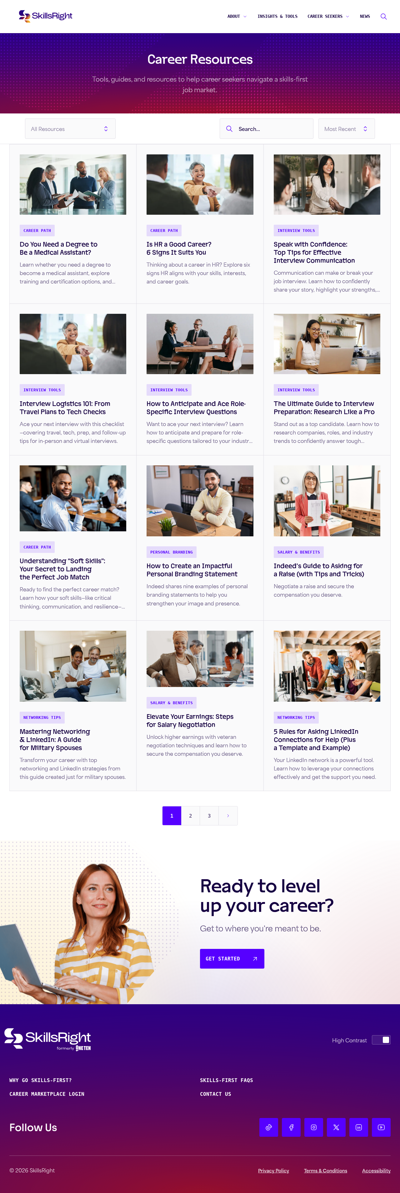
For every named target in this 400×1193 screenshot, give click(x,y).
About (234, 16)
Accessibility (376, 1170)
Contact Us (215, 1094)
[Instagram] (313, 1127)
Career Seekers (325, 16)
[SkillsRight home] (57, 1040)
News (365, 16)
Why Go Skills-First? (40, 1080)
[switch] (381, 1040)
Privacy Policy (273, 1170)
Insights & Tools (278, 16)
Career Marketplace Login (46, 1094)
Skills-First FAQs (226, 1080)
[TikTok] (268, 1127)
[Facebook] (291, 1127)
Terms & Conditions (325, 1170)
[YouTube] (381, 1127)
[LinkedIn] (358, 1127)
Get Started (223, 959)
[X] (336, 1127)
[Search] (384, 16)
